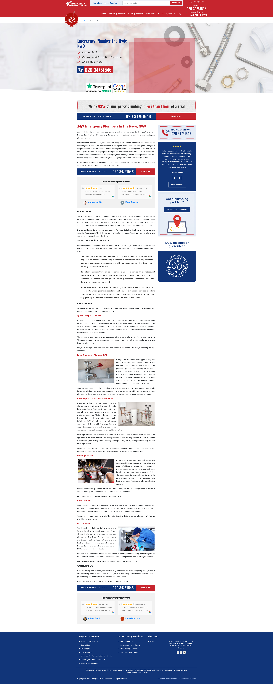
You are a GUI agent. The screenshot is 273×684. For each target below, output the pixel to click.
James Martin (95, 202)
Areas (152, 641)
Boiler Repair (85, 649)
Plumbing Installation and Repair (93, 660)
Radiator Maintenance (89, 663)
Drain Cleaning (86, 652)
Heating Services (135, 14)
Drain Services (151, 14)
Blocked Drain (86, 645)
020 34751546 (138, 116)
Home (103, 14)
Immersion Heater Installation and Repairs (96, 656)
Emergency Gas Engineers (130, 645)
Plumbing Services (116, 14)
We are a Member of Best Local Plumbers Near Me (177, 679)
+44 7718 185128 (198, 15)
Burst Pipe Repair (127, 641)
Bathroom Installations (89, 641)
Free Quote (175, 3)
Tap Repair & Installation (130, 652)
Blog (179, 14)
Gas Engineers (167, 14)
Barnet (86, 21)
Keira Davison (132, 202)
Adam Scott (94, 618)
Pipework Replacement (129, 649)
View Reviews (177, 184)
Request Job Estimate (177, 209)
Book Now (176, 116)
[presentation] (174, 178)
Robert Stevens (132, 618)
